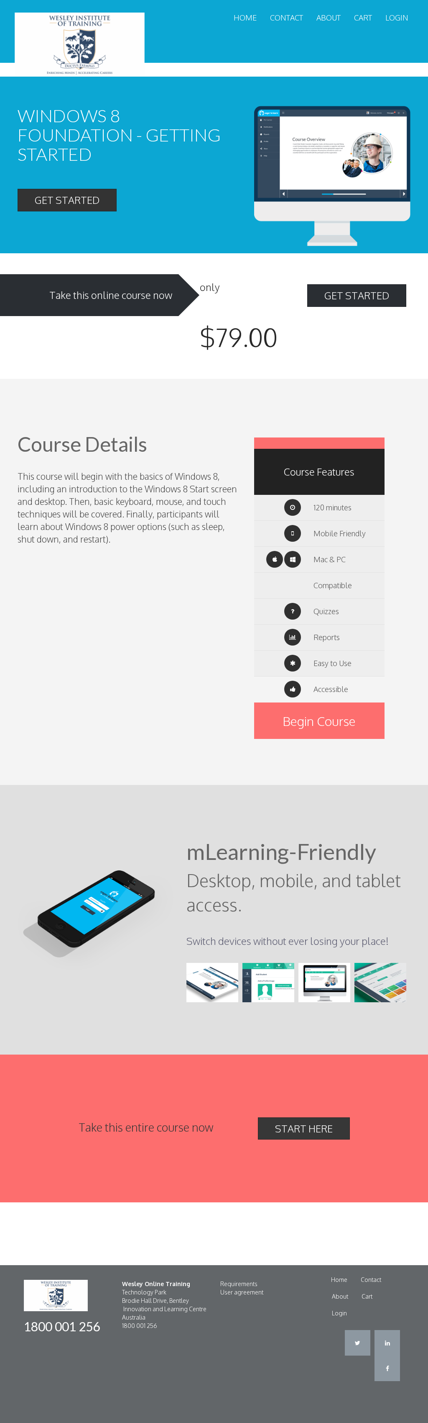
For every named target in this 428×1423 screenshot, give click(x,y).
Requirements (238, 1283)
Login (396, 17)
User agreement (241, 1292)
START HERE (304, 1128)
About (328, 17)
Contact (286, 17)
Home (245, 17)
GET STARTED (67, 199)
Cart (363, 17)
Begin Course (319, 721)
